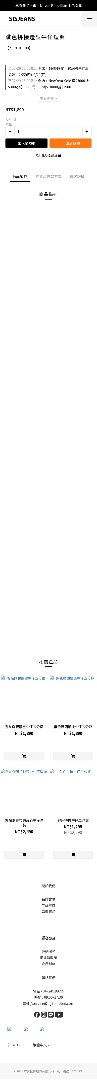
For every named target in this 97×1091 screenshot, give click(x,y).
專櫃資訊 (48, 911)
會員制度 (48, 963)
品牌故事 (48, 899)
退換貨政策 (48, 957)
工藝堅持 (48, 905)
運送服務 (48, 951)
